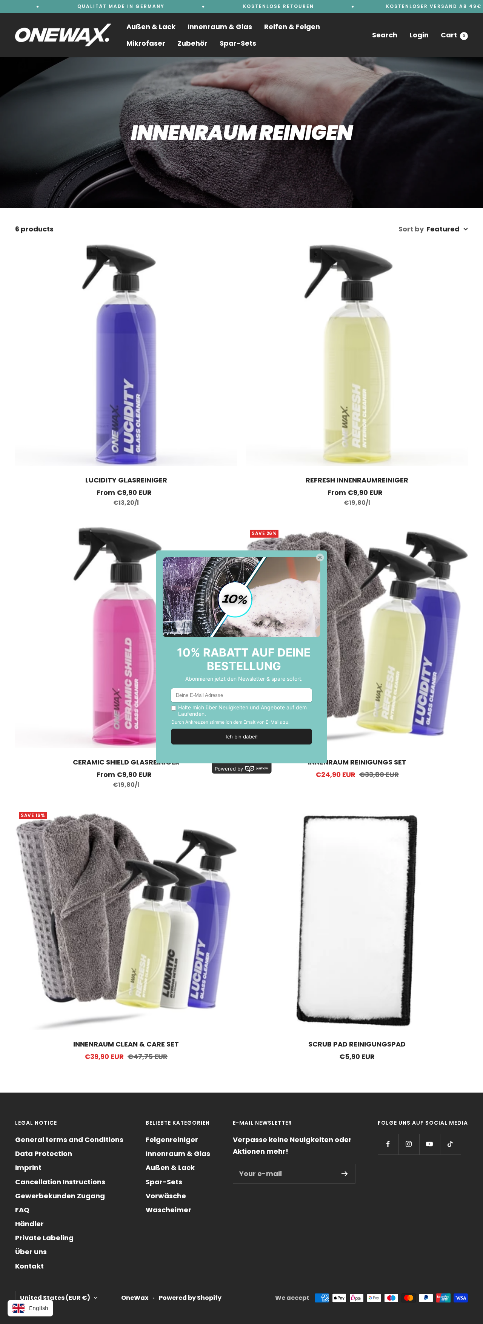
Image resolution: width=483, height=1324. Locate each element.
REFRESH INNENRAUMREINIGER (357, 480)
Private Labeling (44, 1237)
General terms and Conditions (69, 1139)
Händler (29, 1223)
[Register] (344, 1173)
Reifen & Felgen (292, 26)
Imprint (28, 1167)
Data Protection (43, 1153)
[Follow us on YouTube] (429, 1144)
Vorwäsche (166, 1196)
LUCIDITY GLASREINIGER (126, 480)
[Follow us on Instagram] (408, 1144)
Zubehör (192, 43)
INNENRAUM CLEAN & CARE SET (126, 1044)
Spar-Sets (238, 43)
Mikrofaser (145, 43)
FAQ (22, 1210)
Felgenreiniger (172, 1139)
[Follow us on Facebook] (388, 1144)
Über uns (31, 1251)
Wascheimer (168, 1210)
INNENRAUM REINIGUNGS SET (357, 762)
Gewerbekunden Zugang (60, 1196)
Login (419, 35)
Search (384, 35)
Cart (453, 35)
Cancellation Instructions (60, 1182)
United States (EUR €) (55, 1297)
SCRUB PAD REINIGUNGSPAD (357, 1044)
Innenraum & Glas (220, 26)
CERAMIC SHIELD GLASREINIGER (126, 762)
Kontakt (29, 1266)
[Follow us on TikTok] (450, 1144)
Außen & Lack (150, 26)
